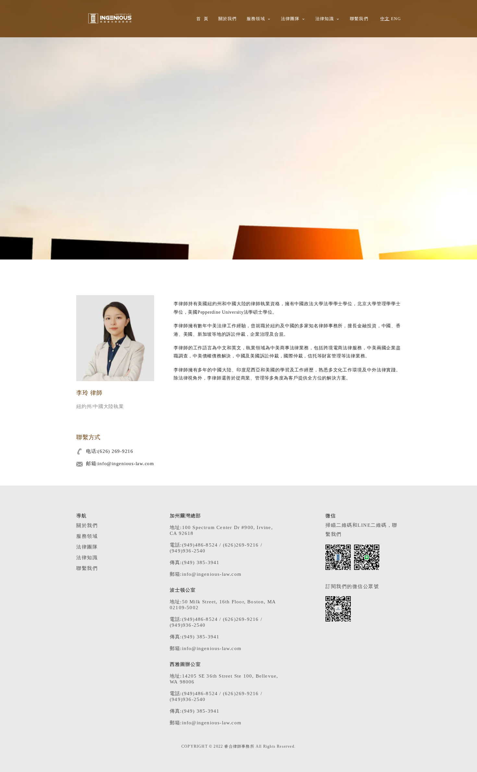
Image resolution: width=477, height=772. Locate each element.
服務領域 (256, 19)
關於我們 (227, 19)
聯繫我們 (359, 19)
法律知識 (324, 19)
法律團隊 (290, 19)
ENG (396, 19)
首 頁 (202, 19)
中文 (385, 19)
